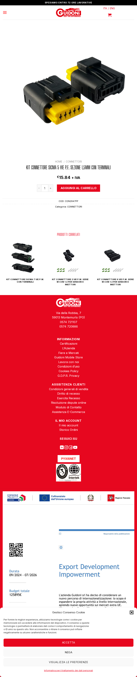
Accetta (68, 642)
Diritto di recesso (68, 393)
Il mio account (68, 425)
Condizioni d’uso (69, 366)
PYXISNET (68, 458)
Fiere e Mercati (68, 353)
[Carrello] (109, 15)
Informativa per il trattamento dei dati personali (68, 670)
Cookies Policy (68, 371)
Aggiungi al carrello (79, 188)
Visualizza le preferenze (68, 662)
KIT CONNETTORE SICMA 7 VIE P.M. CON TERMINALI (25, 280)
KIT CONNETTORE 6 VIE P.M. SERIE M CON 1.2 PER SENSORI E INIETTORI (115, 282)
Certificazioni (68, 343)
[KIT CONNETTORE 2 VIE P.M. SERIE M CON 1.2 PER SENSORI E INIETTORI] (68, 257)
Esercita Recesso (68, 398)
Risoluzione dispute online (68, 402)
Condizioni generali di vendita (68, 389)
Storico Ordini (68, 430)
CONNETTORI (74, 161)
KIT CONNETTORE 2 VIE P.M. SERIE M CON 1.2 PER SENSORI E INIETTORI (70, 282)
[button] (131, 612)
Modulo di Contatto (69, 407)
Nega (68, 652)
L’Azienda (68, 348)
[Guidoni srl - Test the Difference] (68, 12)
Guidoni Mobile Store (68, 357)
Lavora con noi (68, 362)
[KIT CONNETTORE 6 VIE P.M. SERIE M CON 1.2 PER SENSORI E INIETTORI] (113, 257)
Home (58, 161)
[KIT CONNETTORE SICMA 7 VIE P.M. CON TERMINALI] (23, 257)
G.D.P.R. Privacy (68, 375)
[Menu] (5, 12)
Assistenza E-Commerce (68, 412)
